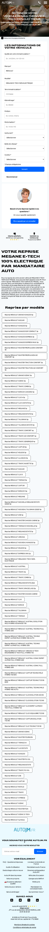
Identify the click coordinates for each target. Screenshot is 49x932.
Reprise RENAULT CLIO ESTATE (16, 748)
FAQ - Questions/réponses (13, 862)
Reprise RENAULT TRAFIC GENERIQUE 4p (20, 441)
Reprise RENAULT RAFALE (14, 787)
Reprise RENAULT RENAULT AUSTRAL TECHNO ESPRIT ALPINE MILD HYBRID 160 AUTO (22, 637)
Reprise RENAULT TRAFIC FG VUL (17, 770)
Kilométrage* (10, 100)
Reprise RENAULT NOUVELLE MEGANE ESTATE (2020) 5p (22, 503)
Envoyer (40, 851)
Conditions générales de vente (24, 927)
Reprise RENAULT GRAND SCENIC (17, 732)
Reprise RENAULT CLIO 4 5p (15, 397)
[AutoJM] (8, 2)
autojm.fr (24, 830)
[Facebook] (11, 900)
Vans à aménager (12, 892)
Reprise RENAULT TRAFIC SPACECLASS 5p (20, 588)
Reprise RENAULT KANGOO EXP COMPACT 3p (21, 331)
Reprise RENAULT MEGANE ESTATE (18, 765)
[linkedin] (37, 900)
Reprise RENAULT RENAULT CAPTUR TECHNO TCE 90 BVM (24, 681)
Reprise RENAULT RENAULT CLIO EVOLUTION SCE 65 (24, 695)
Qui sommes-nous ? (36, 892)
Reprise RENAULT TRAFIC (14, 792)
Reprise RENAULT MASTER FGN (16, 809)
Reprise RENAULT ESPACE (14, 605)
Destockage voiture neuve (13, 870)
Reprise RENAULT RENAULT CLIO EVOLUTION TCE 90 (24, 700)
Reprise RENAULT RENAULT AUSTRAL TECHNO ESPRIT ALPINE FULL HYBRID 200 (22, 644)
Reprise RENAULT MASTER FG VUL (17, 759)
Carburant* (9, 133)
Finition (7, 111)
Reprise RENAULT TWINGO (15, 616)
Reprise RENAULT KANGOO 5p (16, 326)
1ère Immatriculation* (13, 89)
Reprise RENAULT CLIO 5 (14, 474)
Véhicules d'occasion (36, 875)
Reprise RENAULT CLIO (13, 599)
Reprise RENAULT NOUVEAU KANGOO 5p (20, 542)
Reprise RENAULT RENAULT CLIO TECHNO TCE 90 (23, 726)
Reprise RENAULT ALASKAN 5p (16, 458)
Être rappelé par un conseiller (24, 221)
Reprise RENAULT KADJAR (14, 320)
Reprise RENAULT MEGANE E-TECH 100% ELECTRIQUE (20, 560)
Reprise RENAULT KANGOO (15, 754)
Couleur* (8, 155)
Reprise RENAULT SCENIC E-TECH (17, 814)
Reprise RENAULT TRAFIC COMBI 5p (18, 386)
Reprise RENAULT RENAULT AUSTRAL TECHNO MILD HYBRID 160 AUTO (24, 688)
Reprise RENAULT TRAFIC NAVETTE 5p (19, 463)
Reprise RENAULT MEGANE (15, 496)
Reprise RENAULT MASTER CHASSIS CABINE (21, 594)
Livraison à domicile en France (36, 863)
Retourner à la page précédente (14, 38)
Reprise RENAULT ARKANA (15, 537)
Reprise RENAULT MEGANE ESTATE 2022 (20, 583)
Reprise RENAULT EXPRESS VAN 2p (18, 553)
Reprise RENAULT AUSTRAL (15, 566)
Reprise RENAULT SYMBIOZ (15, 798)
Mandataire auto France (36, 867)
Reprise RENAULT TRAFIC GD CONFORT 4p (20, 436)
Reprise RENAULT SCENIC (14, 803)
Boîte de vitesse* (11, 144)
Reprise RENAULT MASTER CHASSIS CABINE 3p (22, 520)
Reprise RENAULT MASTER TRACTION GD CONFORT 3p (24, 369)
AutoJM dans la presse (12, 875)
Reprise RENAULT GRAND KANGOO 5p (19, 315)
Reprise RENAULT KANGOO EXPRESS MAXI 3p (22, 342)
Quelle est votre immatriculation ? (17, 54)
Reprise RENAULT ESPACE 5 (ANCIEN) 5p (19, 392)
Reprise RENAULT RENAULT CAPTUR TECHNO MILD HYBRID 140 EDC (24, 674)
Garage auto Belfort (36, 878)
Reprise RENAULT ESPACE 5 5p (16, 491)
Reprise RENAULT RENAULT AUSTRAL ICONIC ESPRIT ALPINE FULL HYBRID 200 (24, 659)
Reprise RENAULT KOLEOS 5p (15, 452)
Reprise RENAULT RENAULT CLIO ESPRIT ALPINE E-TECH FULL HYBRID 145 (24, 707)
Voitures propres (12, 878)
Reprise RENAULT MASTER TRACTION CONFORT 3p (24, 362)
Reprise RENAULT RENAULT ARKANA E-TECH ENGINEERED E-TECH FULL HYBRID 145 (21, 652)
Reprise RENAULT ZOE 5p (14, 515)
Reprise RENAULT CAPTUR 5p (16, 447)
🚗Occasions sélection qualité (12, 883)
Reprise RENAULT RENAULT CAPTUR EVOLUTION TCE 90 (23, 720)
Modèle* (8, 78)
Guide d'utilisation (13, 867)
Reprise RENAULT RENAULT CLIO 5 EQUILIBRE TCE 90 (24, 713)
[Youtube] (20, 900)
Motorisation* (10, 122)
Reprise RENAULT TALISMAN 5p (16, 419)
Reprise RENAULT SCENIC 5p (15, 381)
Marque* (8, 66)
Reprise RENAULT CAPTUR (14, 485)
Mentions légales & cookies (24, 925)
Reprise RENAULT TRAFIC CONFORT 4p (19, 430)
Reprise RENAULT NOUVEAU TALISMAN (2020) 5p (23, 509)
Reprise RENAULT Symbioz (15, 820)
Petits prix (36, 882)
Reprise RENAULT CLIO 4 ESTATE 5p (18, 403)
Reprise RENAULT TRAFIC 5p (15, 572)
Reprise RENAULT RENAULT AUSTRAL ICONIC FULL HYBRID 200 (24, 666)
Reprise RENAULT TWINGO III (16, 743)
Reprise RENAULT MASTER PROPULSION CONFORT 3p (24, 349)
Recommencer (12, 177)
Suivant (24, 169)
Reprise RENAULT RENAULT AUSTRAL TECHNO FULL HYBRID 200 (24, 630)
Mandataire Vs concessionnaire (36, 888)
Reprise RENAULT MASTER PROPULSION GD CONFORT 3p (21, 356)
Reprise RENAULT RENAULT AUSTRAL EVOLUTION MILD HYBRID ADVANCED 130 (23, 622)
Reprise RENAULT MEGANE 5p (16, 408)
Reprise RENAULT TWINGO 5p (16, 480)
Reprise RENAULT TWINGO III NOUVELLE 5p (21, 526)
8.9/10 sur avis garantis (14, 239)
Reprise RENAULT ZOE (13, 776)
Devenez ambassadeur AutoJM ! (36, 871)
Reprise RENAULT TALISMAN (15, 610)
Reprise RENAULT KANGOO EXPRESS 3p (19, 337)
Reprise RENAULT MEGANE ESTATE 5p (19, 414)
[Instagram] (28, 900)
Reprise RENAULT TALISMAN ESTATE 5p (20, 425)
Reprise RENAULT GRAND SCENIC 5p (18, 375)
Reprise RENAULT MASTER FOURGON (19, 737)
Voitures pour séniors (13, 887)
